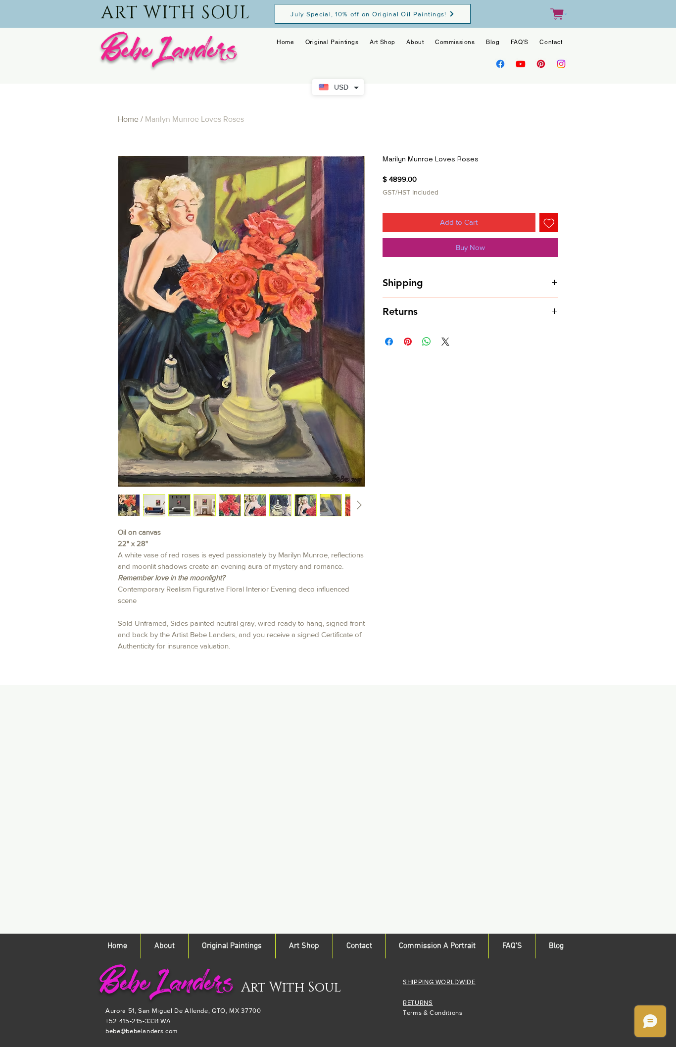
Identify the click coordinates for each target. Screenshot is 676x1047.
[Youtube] (520, 63)
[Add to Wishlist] (549, 222)
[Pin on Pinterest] (408, 342)
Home (128, 119)
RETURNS (418, 1002)
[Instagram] (561, 63)
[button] (558, 14)
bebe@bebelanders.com (141, 1031)
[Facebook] (500, 63)
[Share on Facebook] (389, 342)
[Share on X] (445, 342)
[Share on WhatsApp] (427, 342)
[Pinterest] (540, 63)
